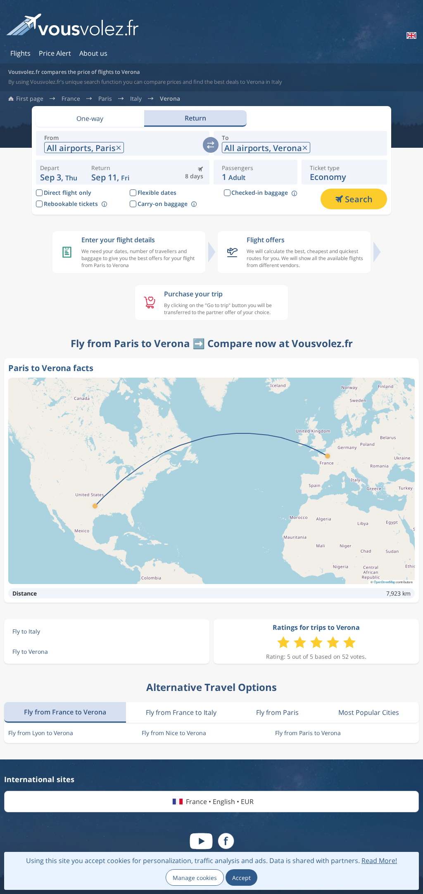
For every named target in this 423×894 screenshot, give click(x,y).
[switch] (211, 145)
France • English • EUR (220, 801)
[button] (110, 172)
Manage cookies (195, 878)
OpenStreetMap (384, 581)
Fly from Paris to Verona (308, 733)
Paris (105, 98)
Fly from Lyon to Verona (40, 733)
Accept (241, 878)
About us (93, 53)
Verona (170, 98)
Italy (136, 98)
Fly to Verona (30, 651)
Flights (20, 53)
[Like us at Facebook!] (226, 841)
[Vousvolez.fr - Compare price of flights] (72, 27)
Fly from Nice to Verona (174, 733)
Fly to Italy (26, 631)
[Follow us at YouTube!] (201, 841)
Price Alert (55, 53)
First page (29, 98)
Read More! (379, 860)
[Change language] (410, 35)
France (71, 98)
